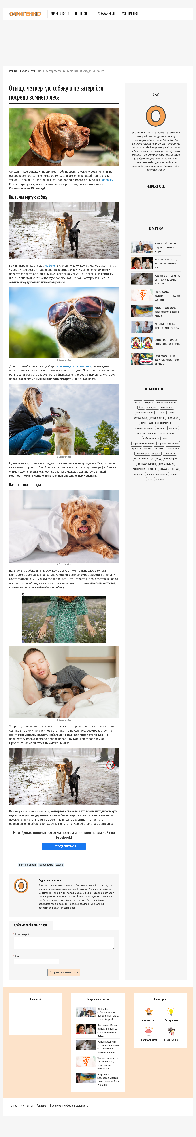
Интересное (82, 14)
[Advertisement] (98, 43)
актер (138, 402)
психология (139, 468)
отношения (169, 453)
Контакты (27, 1105)
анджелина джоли (166, 402)
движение (173, 417)
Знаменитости (60, 14)
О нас (14, 1105)
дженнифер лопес (143, 428)
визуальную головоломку (73, 366)
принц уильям (166, 463)
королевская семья (168, 443)
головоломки (157, 417)
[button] (23, 594)
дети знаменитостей (160, 422)
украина (159, 479)
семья (175, 468)
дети (143, 422)
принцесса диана (147, 463)
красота (136, 448)
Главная (13, 71)
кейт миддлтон (151, 438)
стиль (174, 474)
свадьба (164, 468)
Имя (16, 956)
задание (173, 428)
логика (147, 448)
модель (156, 453)
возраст (161, 412)
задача (59, 864)
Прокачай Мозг (105, 14)
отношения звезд (143, 458)
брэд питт (152, 407)
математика (173, 448)
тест (149, 479)
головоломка (46, 864)
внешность (167, 407)
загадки (160, 428)
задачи (152, 433)
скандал (138, 474)
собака (50, 265)
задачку (107, 180)
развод (152, 468)
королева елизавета (143, 443)
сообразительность (157, 474)
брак (141, 407)
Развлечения (129, 14)
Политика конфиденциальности (69, 1105)
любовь (159, 448)
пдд (158, 458)
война (172, 412)
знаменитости (166, 433)
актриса (149, 402)
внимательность (27, 864)
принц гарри (170, 458)
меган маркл (142, 453)
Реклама (41, 1105)
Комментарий (21, 934)
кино (165, 438)
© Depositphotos (64, 360)
